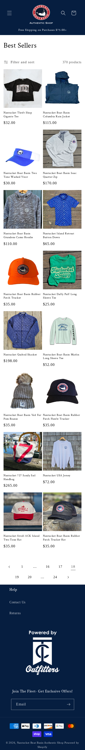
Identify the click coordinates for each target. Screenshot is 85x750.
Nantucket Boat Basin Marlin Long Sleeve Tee (61, 356)
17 (60, 566)
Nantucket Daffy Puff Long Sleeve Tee (60, 296)
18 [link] (73, 566)
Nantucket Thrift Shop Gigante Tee (18, 114)
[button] (9, 13)
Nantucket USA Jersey (56, 475)
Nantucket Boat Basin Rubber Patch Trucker (22, 296)
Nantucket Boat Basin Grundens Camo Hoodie (18, 235)
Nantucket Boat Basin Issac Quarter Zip (60, 175)
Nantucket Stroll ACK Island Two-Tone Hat (21, 537)
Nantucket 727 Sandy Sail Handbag (19, 477)
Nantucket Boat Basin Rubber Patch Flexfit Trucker (61, 417)
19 (17, 577)
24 (55, 577)
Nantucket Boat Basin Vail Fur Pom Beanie (22, 417)
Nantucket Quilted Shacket (20, 354)
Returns (15, 613)
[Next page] (68, 577)
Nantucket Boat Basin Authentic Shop (40, 742)
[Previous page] (9, 567)
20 (29, 577)
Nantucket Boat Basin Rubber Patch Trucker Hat (61, 537)
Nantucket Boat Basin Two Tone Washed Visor (20, 175)
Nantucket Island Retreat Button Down (58, 235)
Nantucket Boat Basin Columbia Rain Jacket (56, 114)
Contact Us (17, 602)
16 (47, 566)
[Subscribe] (69, 704)
